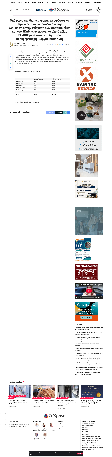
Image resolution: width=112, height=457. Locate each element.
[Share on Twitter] (55, 44)
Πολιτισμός (90, 397)
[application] (89, 291)
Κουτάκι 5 (65, 397)
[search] (10, 10)
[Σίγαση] (99, 297)
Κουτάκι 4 (41, 397)
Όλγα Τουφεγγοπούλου (45, 439)
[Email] (57, 44)
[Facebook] (84, 9)
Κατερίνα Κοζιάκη (36, 439)
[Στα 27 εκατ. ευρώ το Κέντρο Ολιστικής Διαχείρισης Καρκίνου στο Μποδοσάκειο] (20, 391)
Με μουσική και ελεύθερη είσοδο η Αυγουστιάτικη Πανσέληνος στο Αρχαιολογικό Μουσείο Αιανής (91, 402)
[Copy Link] (60, 44)
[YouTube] (86, 9)
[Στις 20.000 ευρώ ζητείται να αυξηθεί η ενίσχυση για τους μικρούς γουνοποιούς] (44, 391)
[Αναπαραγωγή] (77, 297)
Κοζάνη (17, 395)
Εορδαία (11, 395)
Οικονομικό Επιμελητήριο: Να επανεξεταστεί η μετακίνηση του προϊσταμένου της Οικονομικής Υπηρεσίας (87, 343)
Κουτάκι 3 (23, 395)
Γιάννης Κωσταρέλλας (36, 429)
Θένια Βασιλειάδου (51, 429)
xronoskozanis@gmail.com (93, 436)
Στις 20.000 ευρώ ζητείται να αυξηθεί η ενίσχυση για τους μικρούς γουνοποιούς (43, 402)
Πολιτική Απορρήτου (60, 452)
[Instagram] (89, 9)
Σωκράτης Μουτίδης (43, 429)
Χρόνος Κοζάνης (21, 43)
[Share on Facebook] (53, 44)
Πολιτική (12, 397)
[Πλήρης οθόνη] (101, 297)
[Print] (62, 44)
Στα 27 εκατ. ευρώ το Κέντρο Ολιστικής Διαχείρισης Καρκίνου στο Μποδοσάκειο (19, 402)
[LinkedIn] (91, 9)
